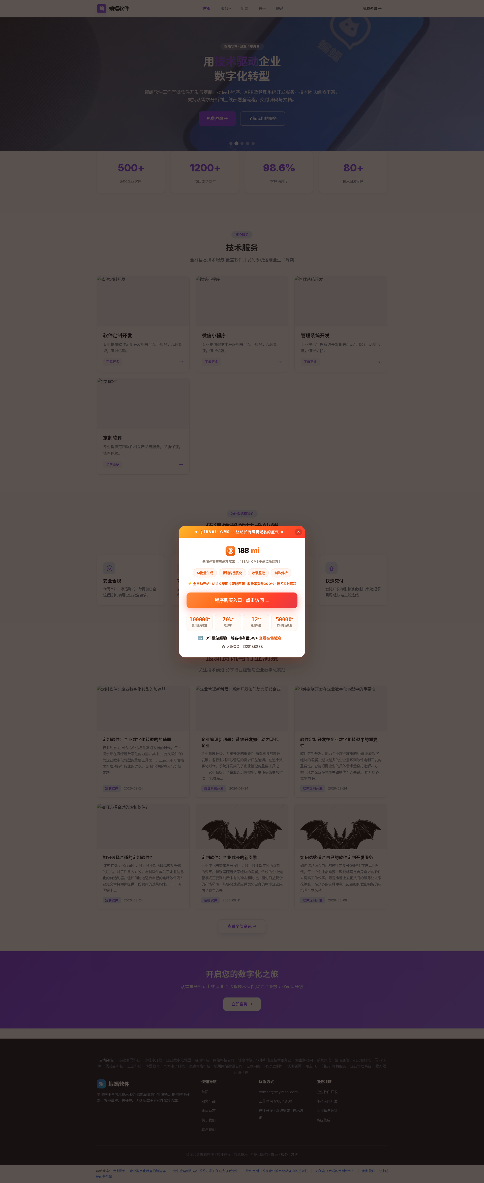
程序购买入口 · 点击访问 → (242, 600)
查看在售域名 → (272, 638)
